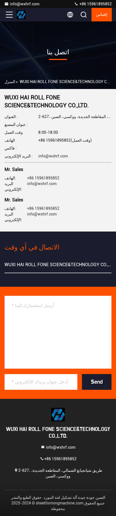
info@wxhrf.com (24, 4)
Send (97, 382)
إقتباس (101, 15)
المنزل (10, 81)
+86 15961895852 (95, 4)
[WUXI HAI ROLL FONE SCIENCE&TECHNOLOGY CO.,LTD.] (28, 14)
